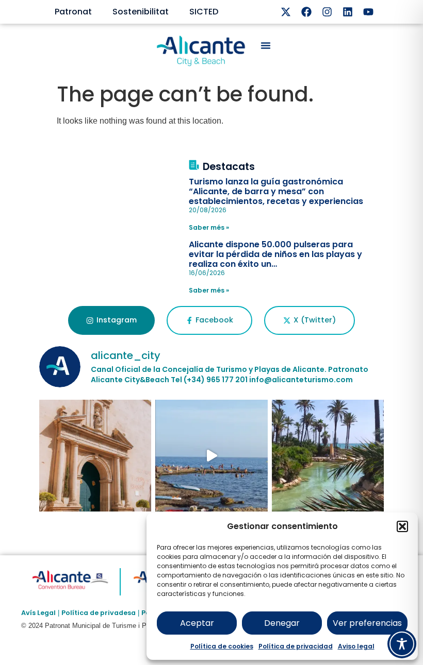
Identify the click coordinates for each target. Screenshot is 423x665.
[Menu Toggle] (266, 45)
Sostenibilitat (140, 12)
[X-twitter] (285, 12)
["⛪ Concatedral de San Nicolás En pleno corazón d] (95, 456)
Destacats (229, 167)
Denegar (282, 623)
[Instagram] (327, 12)
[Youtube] (368, 12)
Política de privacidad (295, 646)
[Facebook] (306, 12)
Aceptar (197, 623)
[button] (402, 526)
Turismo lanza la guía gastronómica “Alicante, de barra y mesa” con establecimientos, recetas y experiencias (276, 191)
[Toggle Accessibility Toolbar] (401, 643)
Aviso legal (356, 646)
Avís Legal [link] (38, 612)
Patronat (73, 12)
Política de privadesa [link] (98, 612)
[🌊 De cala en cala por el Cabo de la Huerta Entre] (211, 456)
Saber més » (209, 227)
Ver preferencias (367, 623)
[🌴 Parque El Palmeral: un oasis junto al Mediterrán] (328, 456)
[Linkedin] (347, 12)
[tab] (111, 320)
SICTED (203, 12)
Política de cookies (221, 646)
